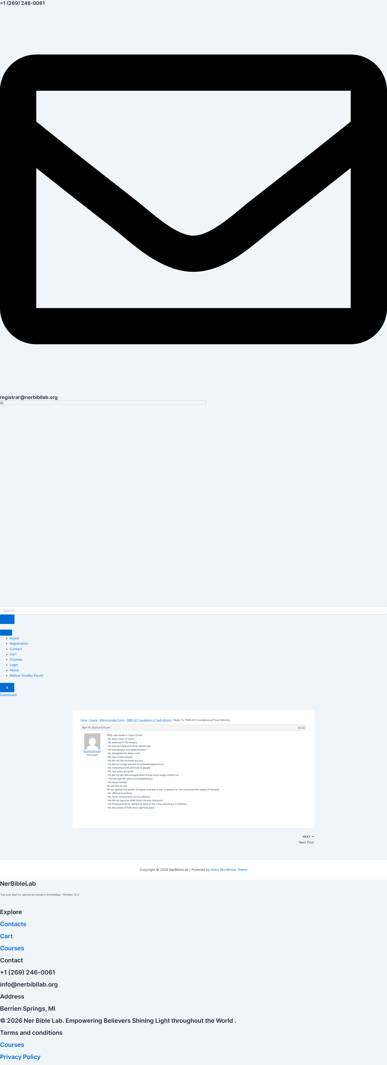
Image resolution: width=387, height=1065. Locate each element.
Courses (16, 659)
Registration (19, 643)
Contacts (13, 924)
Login (14, 665)
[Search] (7, 619)
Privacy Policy (20, 1056)
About (14, 670)
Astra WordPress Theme (229, 870)
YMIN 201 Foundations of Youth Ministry (149, 720)
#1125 (301, 727)
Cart (13, 654)
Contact (16, 649)
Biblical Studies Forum (26, 675)
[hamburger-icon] (6, 633)
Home (14, 638)
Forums (93, 720)
